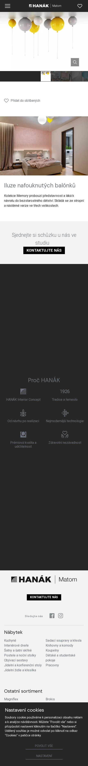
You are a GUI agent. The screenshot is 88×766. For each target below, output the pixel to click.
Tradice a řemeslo (65, 400)
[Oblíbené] (79, 6)
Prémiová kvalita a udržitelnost (23, 444)
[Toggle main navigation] (7, 6)
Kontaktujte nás (44, 250)
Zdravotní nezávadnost (65, 443)
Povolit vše (44, 746)
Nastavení (44, 756)
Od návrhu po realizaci (23, 421)
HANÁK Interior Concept (23, 400)
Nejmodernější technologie (65, 421)
